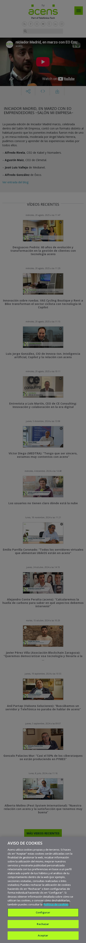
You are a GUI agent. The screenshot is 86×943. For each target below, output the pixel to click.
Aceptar (43, 935)
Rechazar (43, 924)
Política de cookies (56, 904)
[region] (43, 890)
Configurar (43, 912)
